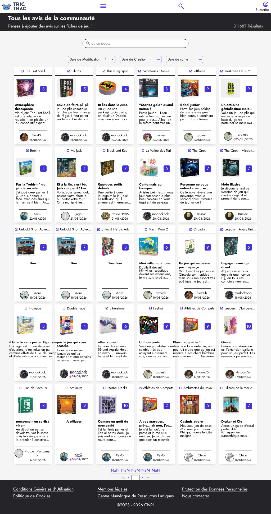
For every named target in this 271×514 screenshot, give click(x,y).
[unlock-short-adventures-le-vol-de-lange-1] (66, 246)
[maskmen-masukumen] (230, 88)
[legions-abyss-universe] (230, 246)
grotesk (202, 135)
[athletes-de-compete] (189, 325)
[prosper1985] (105, 216)
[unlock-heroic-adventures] (107, 246)
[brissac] (188, 216)
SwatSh (37, 135)
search (181, 6)
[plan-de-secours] (25, 404)
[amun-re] (66, 404)
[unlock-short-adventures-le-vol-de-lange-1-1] (25, 246)
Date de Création (134, 59)
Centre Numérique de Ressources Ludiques (136, 496)
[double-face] (66, 325)
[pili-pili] (66, 88)
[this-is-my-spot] (107, 88)
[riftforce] (189, 88)
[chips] (188, 457)
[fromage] (25, 325)
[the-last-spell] (25, 88)
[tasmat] (147, 137)
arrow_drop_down (112, 59)
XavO (37, 213)
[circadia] (189, 246)
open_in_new (22, 71)
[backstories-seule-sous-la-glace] (148, 88)
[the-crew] (189, 167)
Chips (202, 455)
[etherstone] (107, 325)
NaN (115, 470)
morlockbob (78, 135)
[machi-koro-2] (148, 246)
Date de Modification (85, 59)
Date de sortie (178, 59)
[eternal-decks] (107, 404)
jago (78, 213)
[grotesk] (188, 137)
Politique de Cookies (31, 496)
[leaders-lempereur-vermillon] (230, 325)
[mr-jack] (66, 167)
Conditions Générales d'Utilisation (43, 489)
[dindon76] (188, 374)
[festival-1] (148, 325)
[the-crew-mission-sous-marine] (230, 167)
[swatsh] (24, 137)
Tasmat (160, 135)
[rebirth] (25, 167)
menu (103, 6)
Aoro (37, 292)
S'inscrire (262, 10)
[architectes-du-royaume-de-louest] (189, 404)
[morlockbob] (65, 137)
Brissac (201, 213)
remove (158, 59)
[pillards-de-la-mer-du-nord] (230, 404)
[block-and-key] (107, 167)
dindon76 (202, 372)
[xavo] (24, 216)
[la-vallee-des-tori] (148, 167)
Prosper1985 (120, 213)
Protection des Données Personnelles (214, 489)
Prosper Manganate (37, 453)
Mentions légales (112, 489)
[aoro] (24, 295)
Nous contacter (195, 496)
